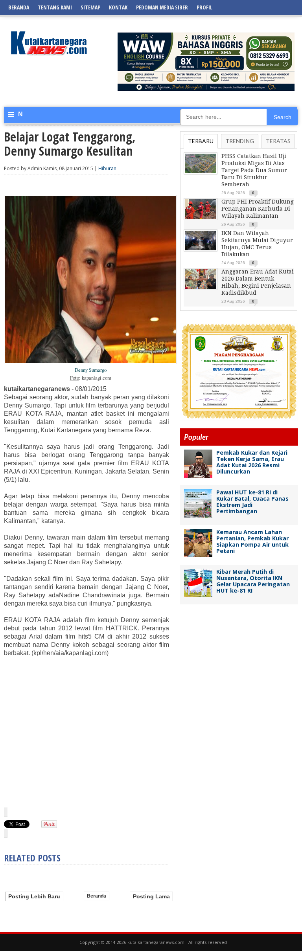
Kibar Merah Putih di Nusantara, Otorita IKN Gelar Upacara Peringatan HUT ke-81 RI (253, 581)
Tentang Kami (55, 7)
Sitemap (90, 7)
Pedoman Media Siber (162, 7)
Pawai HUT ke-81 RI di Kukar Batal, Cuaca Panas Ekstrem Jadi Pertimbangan (252, 501)
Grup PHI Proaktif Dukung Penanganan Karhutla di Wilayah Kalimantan (257, 208)
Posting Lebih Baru (34, 896)
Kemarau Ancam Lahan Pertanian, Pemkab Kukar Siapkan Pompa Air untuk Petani (252, 541)
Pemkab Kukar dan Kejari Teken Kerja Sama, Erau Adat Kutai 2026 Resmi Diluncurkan (251, 462)
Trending (239, 141)
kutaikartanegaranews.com (155, 942)
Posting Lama (151, 896)
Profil (204, 7)
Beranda (18, 7)
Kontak (118, 7)
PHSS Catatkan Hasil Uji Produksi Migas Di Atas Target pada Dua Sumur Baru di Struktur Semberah (254, 170)
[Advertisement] (86, 731)
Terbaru (201, 141)
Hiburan (107, 168)
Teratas (278, 141)
